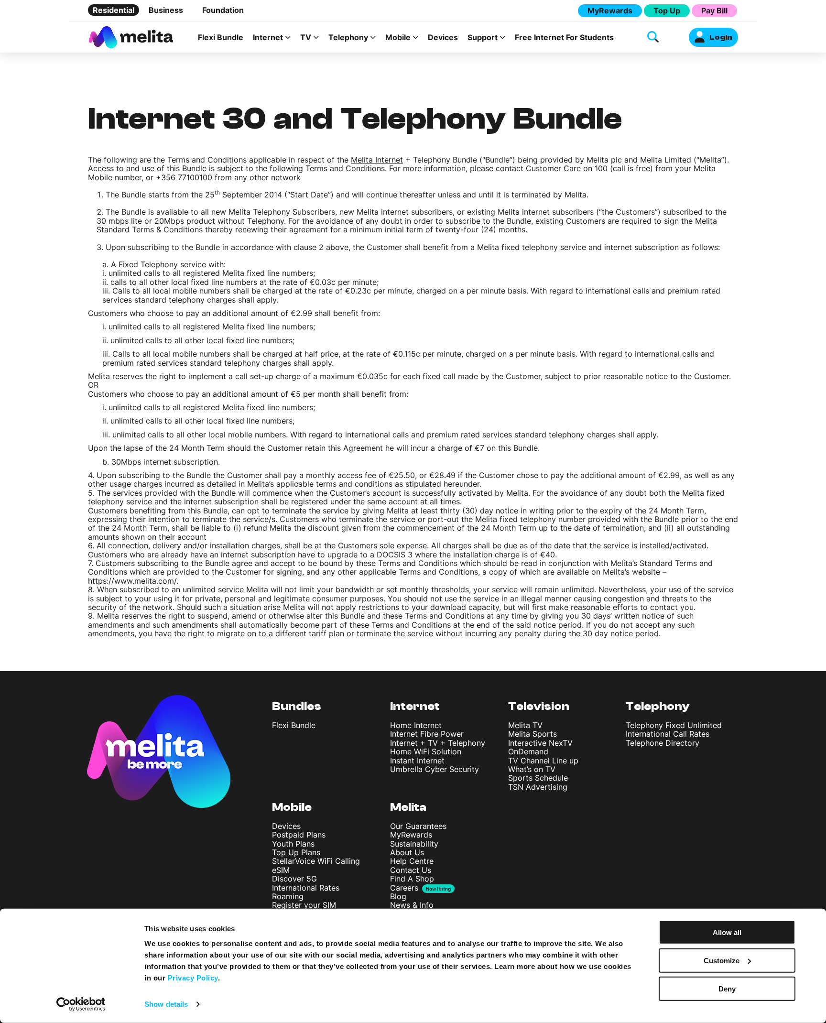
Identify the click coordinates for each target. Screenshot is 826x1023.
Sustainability (414, 844)
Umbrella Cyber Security (434, 769)
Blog (398, 896)
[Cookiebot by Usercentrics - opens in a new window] (81, 1004)
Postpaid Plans (299, 834)
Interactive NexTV (540, 743)
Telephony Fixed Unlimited (674, 725)
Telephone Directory (662, 743)
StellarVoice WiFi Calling (316, 861)
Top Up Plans (296, 852)
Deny (727, 988)
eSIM (281, 870)
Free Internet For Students (564, 37)
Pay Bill (714, 10)
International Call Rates (667, 734)
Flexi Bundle (220, 37)
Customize (721, 961)
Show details (166, 1004)
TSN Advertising (537, 787)
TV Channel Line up (543, 760)
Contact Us (410, 870)
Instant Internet (417, 760)
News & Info (412, 905)
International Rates (305, 887)
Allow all (727, 932)
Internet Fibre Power (427, 734)
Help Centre (412, 861)
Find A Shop (412, 878)
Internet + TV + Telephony (437, 743)
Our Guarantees (418, 826)
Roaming (288, 896)
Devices (443, 37)
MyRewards (609, 10)
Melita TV (525, 725)
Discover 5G (294, 878)
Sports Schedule (538, 778)
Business (166, 10)
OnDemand (528, 751)
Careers (404, 887)
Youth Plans (293, 844)
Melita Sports (532, 734)
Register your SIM (304, 905)
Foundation (223, 10)
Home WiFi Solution (425, 751)
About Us (407, 852)
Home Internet (416, 725)
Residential (113, 10)
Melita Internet (377, 159)
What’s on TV (531, 769)
